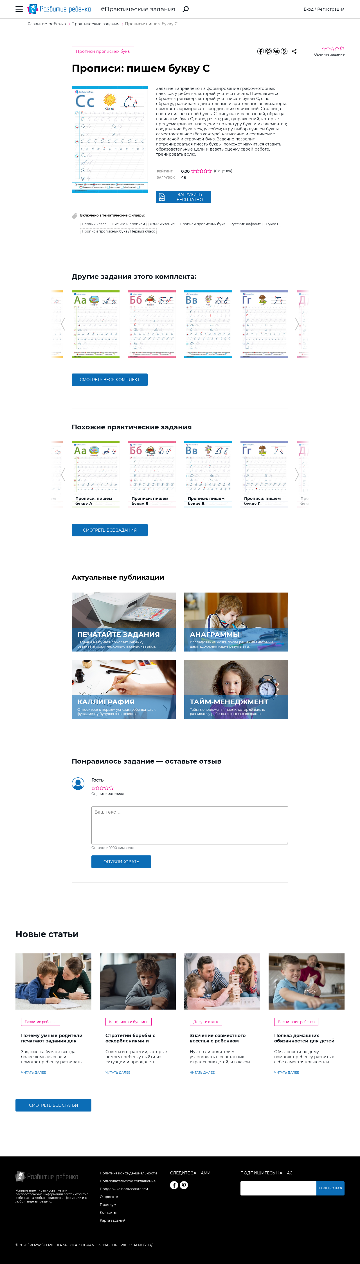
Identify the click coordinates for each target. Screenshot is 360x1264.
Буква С (273, 224)
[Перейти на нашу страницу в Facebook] (174, 1185)
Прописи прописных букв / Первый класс (118, 231)
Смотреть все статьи (53, 1105)
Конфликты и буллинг (128, 1022)
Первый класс (94, 224)
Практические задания (140, 9)
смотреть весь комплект (110, 379)
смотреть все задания (110, 530)
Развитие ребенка (41, 1022)
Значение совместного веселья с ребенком (218, 1038)
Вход (309, 9)
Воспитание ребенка (296, 1022)
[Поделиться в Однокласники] (284, 51)
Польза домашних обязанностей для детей (304, 1038)
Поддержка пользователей (124, 1189)
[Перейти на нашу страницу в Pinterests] (184, 1185)
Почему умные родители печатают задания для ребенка (51, 1041)
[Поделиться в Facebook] (260, 51)
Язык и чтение (162, 224)
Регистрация (331, 9)
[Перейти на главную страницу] (59, 9)
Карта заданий (112, 1220)
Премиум (108, 1204)
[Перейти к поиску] (186, 9)
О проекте (109, 1197)
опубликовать (121, 861)
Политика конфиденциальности (128, 1173)
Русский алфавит (245, 224)
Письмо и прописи (128, 224)
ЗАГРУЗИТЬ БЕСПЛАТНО (190, 197)
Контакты (108, 1212)
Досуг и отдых (206, 1022)
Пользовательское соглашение (128, 1181)
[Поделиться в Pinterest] (268, 51)
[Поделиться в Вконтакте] (276, 51)
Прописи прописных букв (103, 51)
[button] (63, 324)
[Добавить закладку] (294, 51)
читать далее (33, 1072)
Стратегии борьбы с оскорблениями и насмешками (130, 1041)
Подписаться (330, 1188)
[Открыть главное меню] (19, 9)
